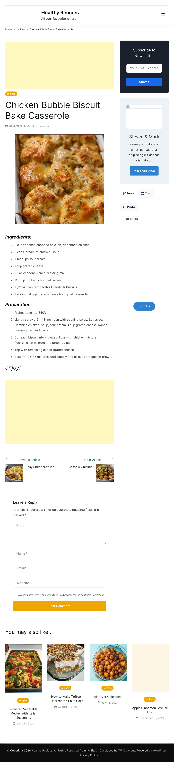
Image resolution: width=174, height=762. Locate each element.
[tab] (128, 193)
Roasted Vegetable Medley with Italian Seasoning (23, 713)
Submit (144, 82)
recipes (11, 93)
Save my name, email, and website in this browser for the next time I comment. (60, 594)
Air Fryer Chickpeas (108, 697)
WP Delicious (126, 750)
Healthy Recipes (60, 12)
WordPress (160, 750)
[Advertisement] (59, 65)
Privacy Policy (89, 755)
